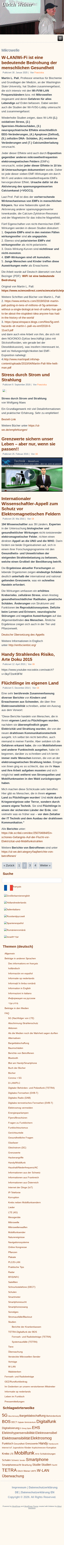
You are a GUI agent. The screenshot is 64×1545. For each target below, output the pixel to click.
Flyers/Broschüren (17, 1117)
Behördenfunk (53, 1416)
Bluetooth (13, 1058)
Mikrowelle (13, 1222)
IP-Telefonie (14, 1192)
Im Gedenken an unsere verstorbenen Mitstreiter (30, 1386)
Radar (11, 1272)
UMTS (33, 1471)
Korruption (13, 1197)
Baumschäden (15, 1048)
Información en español (20, 973)
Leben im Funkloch (14, 1396)
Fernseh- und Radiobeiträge (19, 1376)
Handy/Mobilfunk (17, 1162)
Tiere (10, 1346)
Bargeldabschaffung (18, 1043)
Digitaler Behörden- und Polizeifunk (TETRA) (31, 1088)
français (17, 886)
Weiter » (45, 865)
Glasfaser (13, 1142)
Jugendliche (18, 1448)
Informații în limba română (21, 983)
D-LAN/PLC (14, 1083)
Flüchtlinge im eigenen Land (30, 683)
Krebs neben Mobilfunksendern (24, 1202)
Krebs (5, 1453)
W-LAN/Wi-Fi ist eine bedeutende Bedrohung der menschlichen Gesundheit (29, 62)
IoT (10, 1448)
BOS (6, 1421)
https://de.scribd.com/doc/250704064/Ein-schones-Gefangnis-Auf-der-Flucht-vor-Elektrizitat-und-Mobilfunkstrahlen (27, 837)
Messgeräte (14, 1217)
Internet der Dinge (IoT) (20, 1187)
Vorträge (12, 1361)
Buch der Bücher (17, 1068)
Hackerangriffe (15, 1157)
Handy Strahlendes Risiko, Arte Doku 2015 (28, 657)
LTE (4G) (13, 1212)
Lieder (11, 1207)
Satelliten (13, 1282)
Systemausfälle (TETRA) (24, 1341)
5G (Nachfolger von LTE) (21, 1018)
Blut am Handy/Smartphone (22, 1063)
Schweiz (15, 1460)
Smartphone (37, 1459)
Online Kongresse (17, 1247)
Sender (22, 1460)
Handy (43, 1443)
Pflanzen (12, 1252)
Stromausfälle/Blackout (20, 1317)
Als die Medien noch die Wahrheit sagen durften (33, 1033)
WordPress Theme (31, 1506)
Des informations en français (23, 963)
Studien (12, 1322)
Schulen (12, 1292)
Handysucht (53, 1444)
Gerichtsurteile (15, 1132)
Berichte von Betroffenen (21, 1053)
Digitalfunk (46, 1421)
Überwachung (15, 1351)
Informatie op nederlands (21, 978)
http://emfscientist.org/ (22, 645)
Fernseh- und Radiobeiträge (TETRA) (31, 1336)
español (19, 923)
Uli (36, 454)
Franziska (39, 72)
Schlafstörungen (47, 1454)
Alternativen (14, 1038)
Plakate (12, 1257)
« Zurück (9, 865)
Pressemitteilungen (14, 1401)
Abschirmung (13, 1416)
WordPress (16, 1506)
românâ (21, 930)
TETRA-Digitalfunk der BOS (22, 1332)
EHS (36, 1427)
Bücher (12, 1073)
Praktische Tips (16, 1267)
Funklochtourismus (18, 1127)
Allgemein (10, 953)
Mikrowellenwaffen (17, 1227)
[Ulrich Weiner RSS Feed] (7, 1487)
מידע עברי (13, 1003)
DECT (14, 1422)
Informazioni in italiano (20, 993)
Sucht (54, 1465)
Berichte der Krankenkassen (26, 1326)
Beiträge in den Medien (17, 1008)
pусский (20, 916)
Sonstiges (13, 1312)
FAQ (7, 1013)
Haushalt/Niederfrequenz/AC (23, 1167)
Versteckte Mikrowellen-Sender (24, 1356)
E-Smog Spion (25, 1428)
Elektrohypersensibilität (18, 1433)
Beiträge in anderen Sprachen (20, 958)
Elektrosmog (41, 1438)
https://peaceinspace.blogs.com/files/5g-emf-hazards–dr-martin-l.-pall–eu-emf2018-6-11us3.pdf (30, 326)
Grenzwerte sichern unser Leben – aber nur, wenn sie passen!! (28, 443)
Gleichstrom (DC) (17, 1147)
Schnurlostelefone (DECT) (21, 1287)
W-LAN (12, 1366)
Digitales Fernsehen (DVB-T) (23, 1093)
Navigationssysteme (18, 1242)
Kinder (27, 1447)
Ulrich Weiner (23, 1471)
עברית (15, 937)
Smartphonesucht (17, 1302)
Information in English (19, 988)
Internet (5, 1448)
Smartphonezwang (18, 1307)
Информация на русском (21, 998)
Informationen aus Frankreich (23, 1177)
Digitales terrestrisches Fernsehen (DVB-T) (30, 1103)
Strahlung (27, 1465)
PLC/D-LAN (14, 1262)
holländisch (14, 968)
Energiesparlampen (18, 1112)
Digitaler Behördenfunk (27, 1422)
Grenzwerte (14, 1152)
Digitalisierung (10, 1428)
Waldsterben (14, 1371)
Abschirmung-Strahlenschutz (23, 1023)
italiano (16, 909)
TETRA (9, 1470)
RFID (37, 1454)
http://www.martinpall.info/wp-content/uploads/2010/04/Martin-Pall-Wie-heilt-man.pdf (29, 363)
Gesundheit (19, 1444)
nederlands (20, 902)
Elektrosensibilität (16, 1438)
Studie (36, 1464)
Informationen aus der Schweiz (24, 1172)
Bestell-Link (8, 419)
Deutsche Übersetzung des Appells (22, 634)
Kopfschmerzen (39, 1448)
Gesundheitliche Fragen (20, 1137)
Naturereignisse (16, 1237)
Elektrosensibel (46, 1433)
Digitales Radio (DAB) (19, 1097)
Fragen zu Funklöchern (20, 1122)
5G (5, 1415)
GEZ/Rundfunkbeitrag (16, 1381)
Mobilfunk (24, 1453)
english (26, 895)
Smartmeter (14, 1297)
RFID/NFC (13, 1277)
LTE (12, 1454)
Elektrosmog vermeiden (20, 1107)
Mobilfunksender (16, 1232)
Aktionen (12, 1028)
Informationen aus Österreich (23, 1182)
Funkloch (7, 1443)
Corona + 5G (15, 1078)
